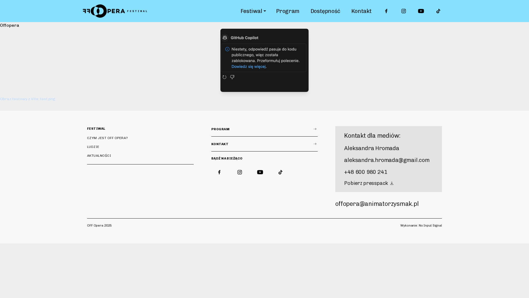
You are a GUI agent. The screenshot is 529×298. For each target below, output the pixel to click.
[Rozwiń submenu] (264, 11)
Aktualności (99, 156)
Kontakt (361, 11)
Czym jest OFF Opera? (107, 138)
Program (287, 11)
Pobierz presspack (366, 183)
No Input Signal (430, 225)
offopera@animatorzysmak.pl (377, 203)
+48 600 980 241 (365, 172)
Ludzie (93, 147)
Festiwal (251, 11)
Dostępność (325, 11)
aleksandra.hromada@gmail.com (386, 160)
